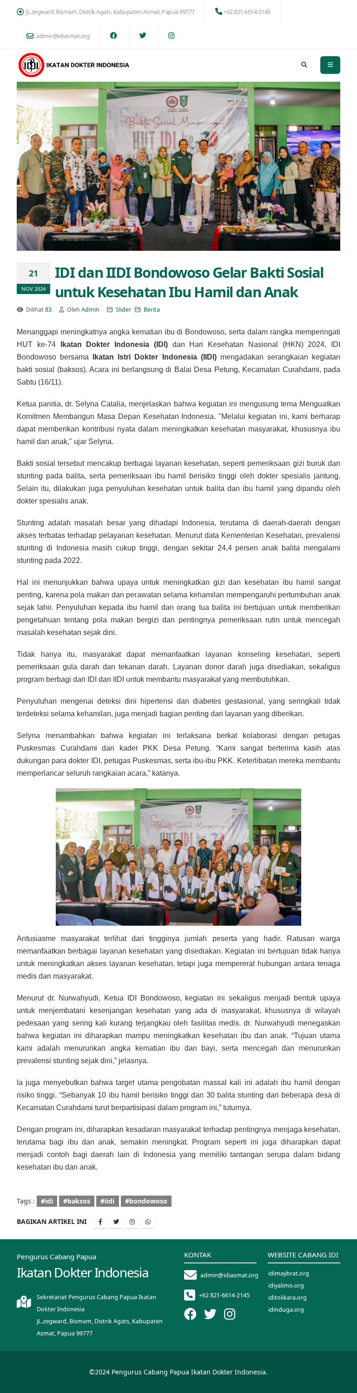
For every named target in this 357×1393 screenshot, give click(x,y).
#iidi (107, 1201)
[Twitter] (116, 1221)
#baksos (76, 1201)
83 (48, 310)
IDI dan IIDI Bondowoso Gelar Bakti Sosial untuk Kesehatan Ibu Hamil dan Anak (189, 281)
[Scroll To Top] (340, 1382)
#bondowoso (146, 1201)
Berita (152, 310)
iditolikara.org (287, 1297)
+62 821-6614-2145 (247, 12)
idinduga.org (286, 1310)
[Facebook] (100, 1221)
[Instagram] (132, 1221)
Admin (90, 310)
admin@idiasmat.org (63, 36)
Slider (123, 310)
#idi (47, 1201)
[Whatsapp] (147, 1221)
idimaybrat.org (288, 1273)
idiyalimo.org (286, 1285)
